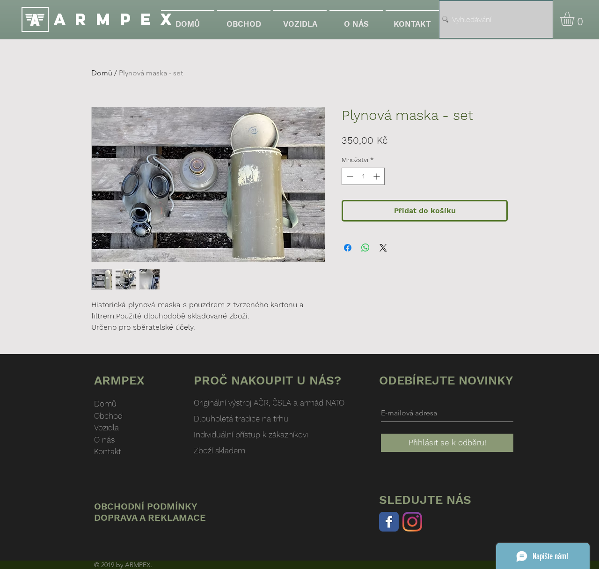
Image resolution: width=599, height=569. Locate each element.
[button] (575, 19)
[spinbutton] (363, 176)
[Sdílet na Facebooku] (347, 247)
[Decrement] (349, 176)
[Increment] (377, 176)
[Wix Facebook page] (389, 522)
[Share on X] (383, 247)
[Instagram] (412, 522)
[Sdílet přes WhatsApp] (365, 247)
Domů (101, 72)
